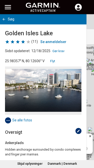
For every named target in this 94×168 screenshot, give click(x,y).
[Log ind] (78, 10)
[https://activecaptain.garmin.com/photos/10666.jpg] (43, 90)
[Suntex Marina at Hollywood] (87, 103)
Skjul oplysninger (30, 163)
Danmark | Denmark (62, 163)
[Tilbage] (4, 19)
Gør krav (58, 51)
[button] (87, 145)
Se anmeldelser (53, 42)
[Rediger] (78, 131)
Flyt (52, 61)
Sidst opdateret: (17, 51)
